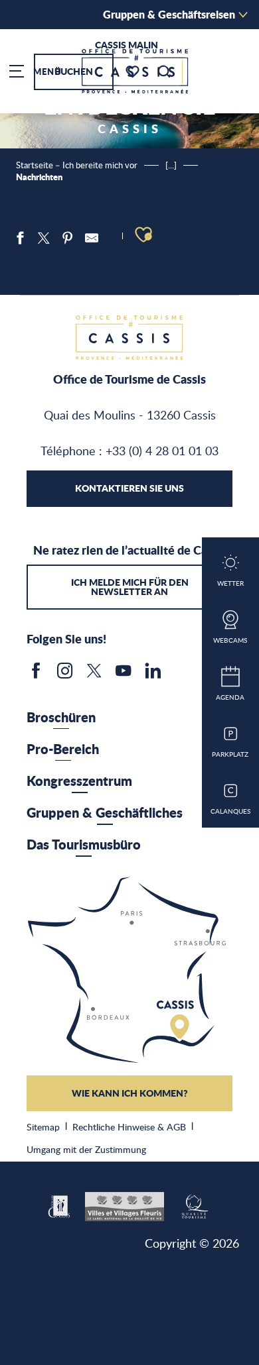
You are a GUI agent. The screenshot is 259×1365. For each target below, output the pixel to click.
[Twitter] (94, 675)
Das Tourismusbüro (84, 844)
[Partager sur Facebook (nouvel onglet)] (20, 238)
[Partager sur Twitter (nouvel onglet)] (43, 238)
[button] (164, 71)
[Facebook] (36, 675)
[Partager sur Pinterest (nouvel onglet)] (67, 238)
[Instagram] (65, 675)
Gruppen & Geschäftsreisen (169, 14)
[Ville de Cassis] (59, 1205)
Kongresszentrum (79, 780)
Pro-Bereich (63, 748)
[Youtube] (123, 675)
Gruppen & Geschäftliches (105, 812)
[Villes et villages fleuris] (124, 1205)
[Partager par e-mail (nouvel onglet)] (91, 238)
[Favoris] (134, 72)
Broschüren (61, 717)
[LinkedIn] (152, 675)
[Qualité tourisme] (194, 1205)
